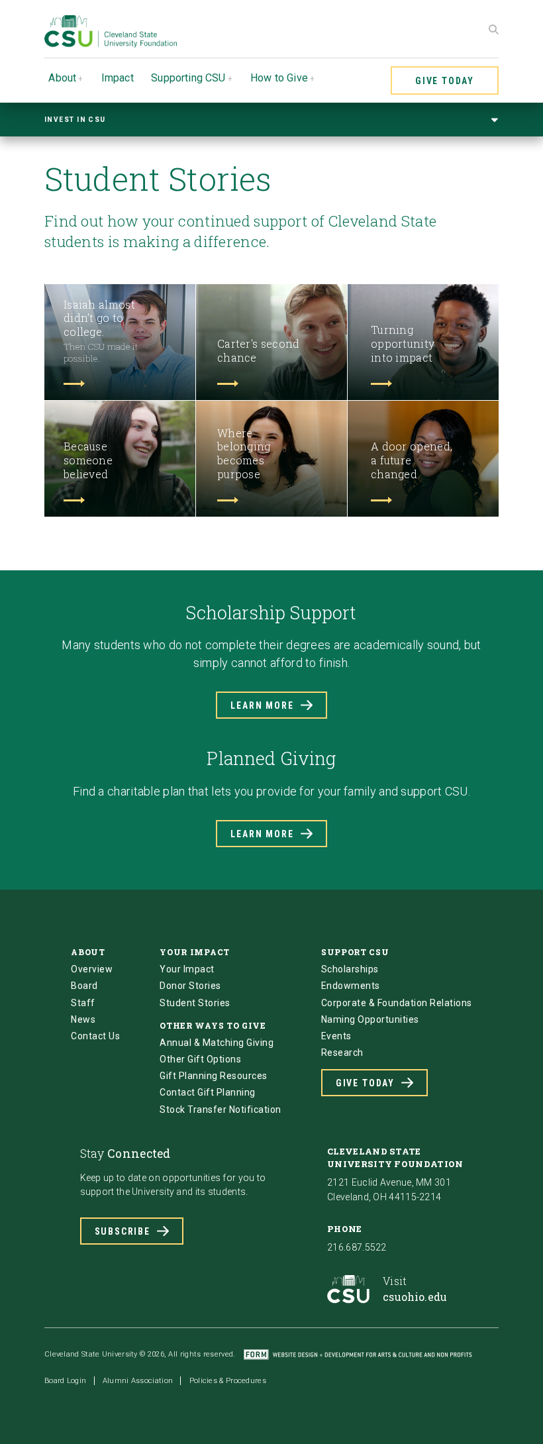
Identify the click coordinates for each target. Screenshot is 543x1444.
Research (342, 1052)
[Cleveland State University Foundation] (110, 44)
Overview (92, 969)
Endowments (350, 985)
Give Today (444, 81)
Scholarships (350, 969)
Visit (415, 1289)
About (62, 78)
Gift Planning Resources (214, 1075)
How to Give (279, 78)
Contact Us (95, 1036)
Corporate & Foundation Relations (396, 1003)
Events (336, 1036)
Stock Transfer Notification (220, 1109)
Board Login (65, 1380)
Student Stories (195, 1003)
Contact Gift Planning (208, 1092)
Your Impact (187, 969)
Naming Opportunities (370, 1019)
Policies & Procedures (227, 1380)
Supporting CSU (188, 78)
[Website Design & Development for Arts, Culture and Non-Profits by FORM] (358, 1354)
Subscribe (122, 1231)
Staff (83, 1003)
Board (84, 985)
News (83, 1019)
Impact (117, 78)
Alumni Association (138, 1380)
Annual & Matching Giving (216, 1042)
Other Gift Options (200, 1059)
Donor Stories (190, 985)
